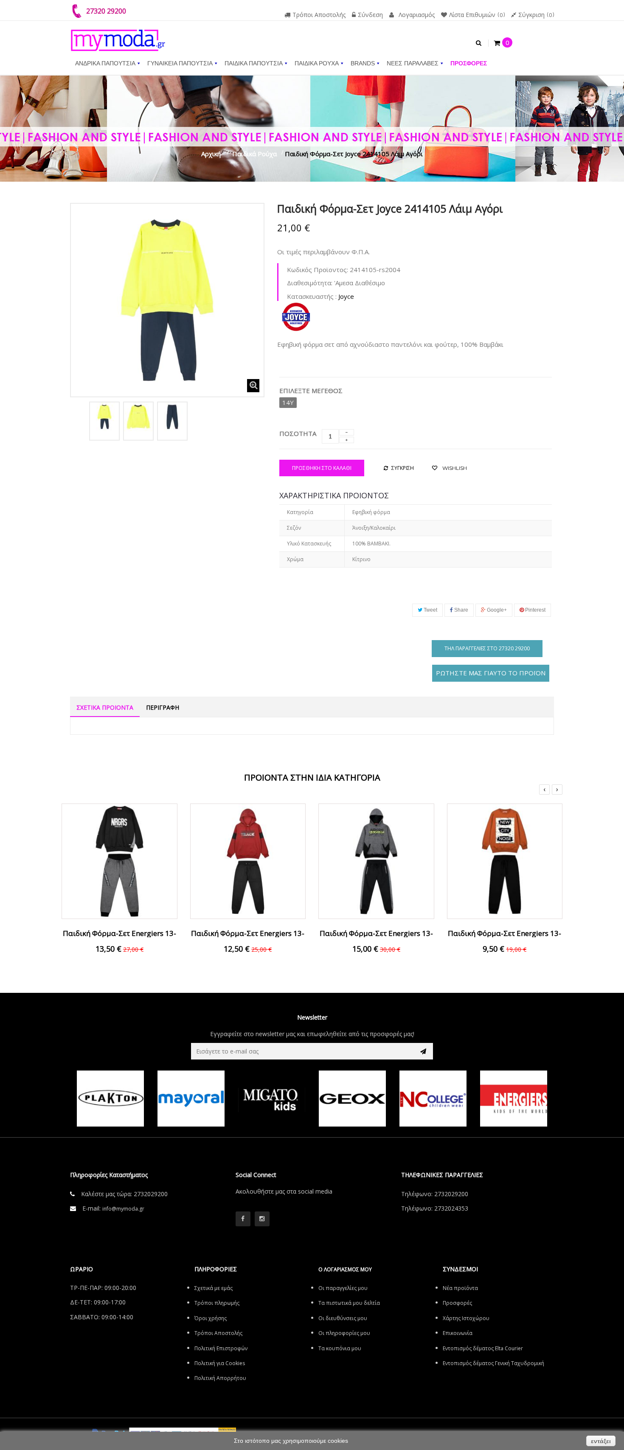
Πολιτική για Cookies (219, 1363)
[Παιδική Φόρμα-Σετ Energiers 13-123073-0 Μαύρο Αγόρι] (119, 860)
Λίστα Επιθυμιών (476, 15)
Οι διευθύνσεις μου (342, 1318)
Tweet (429, 610)
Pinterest (534, 610)
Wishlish (454, 468)
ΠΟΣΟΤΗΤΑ (297, 433)
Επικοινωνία (457, 1333)
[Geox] (291, 1098)
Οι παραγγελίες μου (343, 1288)
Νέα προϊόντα (460, 1288)
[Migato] (211, 1098)
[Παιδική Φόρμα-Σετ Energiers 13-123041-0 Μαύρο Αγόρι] (376, 860)
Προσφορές (457, 1303)
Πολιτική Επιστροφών (220, 1348)
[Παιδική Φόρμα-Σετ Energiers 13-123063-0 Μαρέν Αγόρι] (248, 860)
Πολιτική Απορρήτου (220, 1378)
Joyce (346, 296)
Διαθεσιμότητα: (309, 282)
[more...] (295, 315)
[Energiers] (452, 1098)
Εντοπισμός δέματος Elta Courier (483, 1348)
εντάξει (601, 1441)
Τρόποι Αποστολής (319, 15)
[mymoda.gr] (118, 36)
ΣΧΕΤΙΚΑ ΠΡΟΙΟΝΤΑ (104, 707)
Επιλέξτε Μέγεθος (311, 390)
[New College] (372, 1098)
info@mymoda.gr (123, 1208)
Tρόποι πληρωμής (216, 1303)
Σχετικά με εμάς (213, 1288)
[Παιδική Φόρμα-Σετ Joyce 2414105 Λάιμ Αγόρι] (104, 416)
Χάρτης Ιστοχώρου (466, 1318)
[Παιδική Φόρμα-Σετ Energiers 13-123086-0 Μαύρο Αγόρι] (504, 860)
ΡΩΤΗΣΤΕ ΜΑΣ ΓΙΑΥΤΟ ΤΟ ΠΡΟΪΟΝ (490, 673)
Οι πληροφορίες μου (344, 1333)
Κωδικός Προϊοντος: (317, 269)
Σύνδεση (370, 15)
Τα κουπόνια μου (339, 1348)
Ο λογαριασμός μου (345, 1269)
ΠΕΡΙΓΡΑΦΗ (162, 707)
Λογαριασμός (417, 15)
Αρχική (211, 153)
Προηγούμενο (79, 419)
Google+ (496, 610)
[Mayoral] (130, 1098)
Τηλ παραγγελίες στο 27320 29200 (487, 648)
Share (460, 610)
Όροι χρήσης (210, 1318)
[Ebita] (533, 1098)
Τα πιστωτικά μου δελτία (349, 1303)
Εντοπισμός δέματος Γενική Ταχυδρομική (493, 1363)
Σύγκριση (535, 15)
